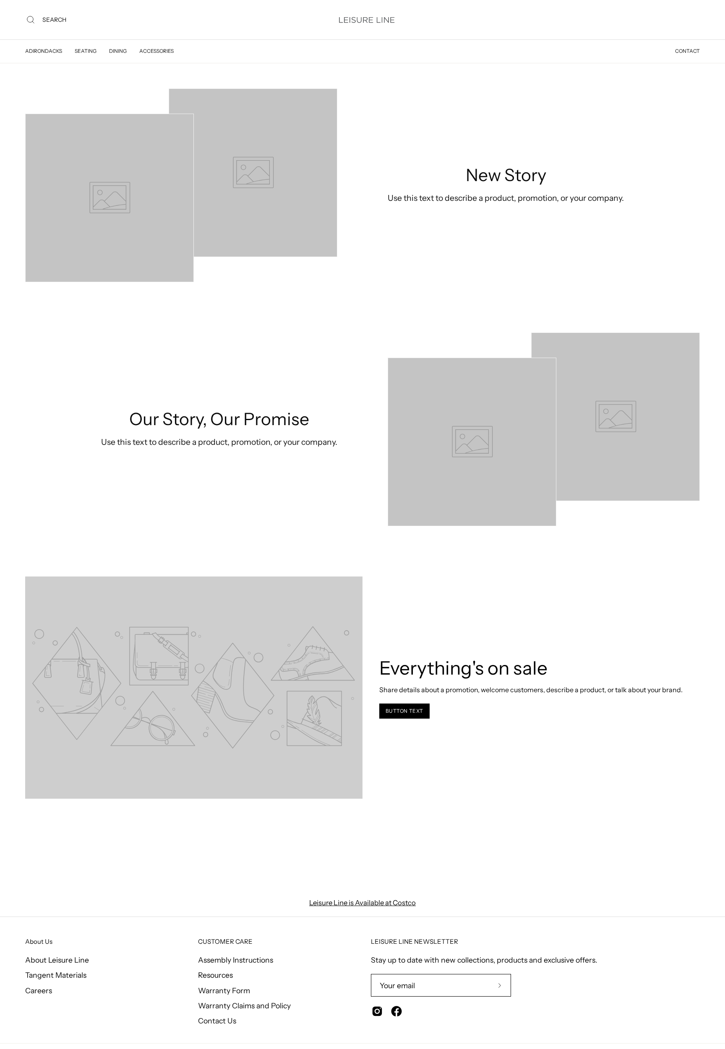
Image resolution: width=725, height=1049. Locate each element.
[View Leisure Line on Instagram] (377, 1011)
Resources (215, 975)
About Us (38, 941)
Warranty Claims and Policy (244, 1005)
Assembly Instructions (235, 960)
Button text (405, 711)
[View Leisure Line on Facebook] (396, 1011)
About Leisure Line (57, 960)
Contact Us (217, 1020)
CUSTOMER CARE (225, 941)
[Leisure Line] (367, 19)
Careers (38, 990)
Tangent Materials (55, 975)
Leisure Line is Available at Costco (362, 902)
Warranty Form (224, 990)
